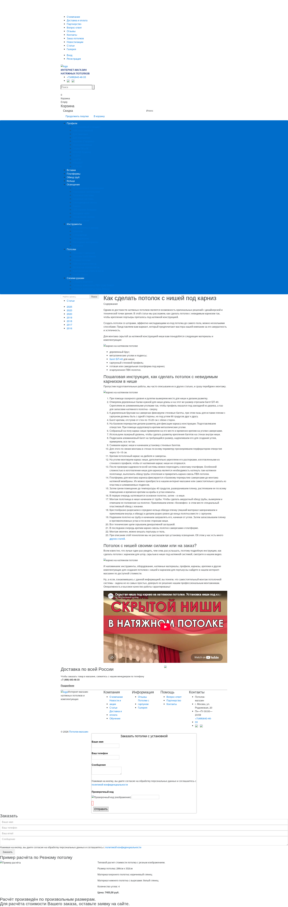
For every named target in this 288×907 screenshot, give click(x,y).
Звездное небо (81, 213)
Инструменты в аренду (85, 227)
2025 (69, 306)
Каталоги (78, 245)
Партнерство (74, 24)
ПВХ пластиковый (83, 130)
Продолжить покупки (77, 116)
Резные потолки (82, 260)
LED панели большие (85, 209)
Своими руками (75, 278)
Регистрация (74, 58)
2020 (69, 314)
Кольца (71, 181)
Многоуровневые (82, 145)
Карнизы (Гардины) (83, 141)
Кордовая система (83, 199)
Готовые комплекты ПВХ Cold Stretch (93, 285)
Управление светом (84, 217)
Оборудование (81, 238)
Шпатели (78, 231)
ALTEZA (77, 166)
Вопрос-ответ (74, 27)
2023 (69, 310)
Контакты (72, 34)
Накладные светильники (86, 191)
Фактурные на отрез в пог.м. (88, 271)
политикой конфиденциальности (110, 784)
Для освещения (81, 137)
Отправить (101, 809)
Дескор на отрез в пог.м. (86, 267)
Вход (69, 55)
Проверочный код (103, 792)
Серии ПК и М (80, 148)
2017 (69, 324)
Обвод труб (73, 177)
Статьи (71, 45)
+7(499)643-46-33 (76, 77)
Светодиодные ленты (85, 202)
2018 (69, 321)
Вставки (71, 170)
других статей (117, 538)
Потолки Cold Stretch (84, 256)
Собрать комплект (83, 281)
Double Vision (80, 274)
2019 (69, 317)
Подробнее (67, 685)
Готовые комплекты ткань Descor (91, 289)
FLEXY (77, 155)
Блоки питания (81, 220)
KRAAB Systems (82, 152)
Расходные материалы (85, 242)
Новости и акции (115, 702)
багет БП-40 (116, 359)
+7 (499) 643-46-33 (70, 679)
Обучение (115, 718)
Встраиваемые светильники (88, 188)
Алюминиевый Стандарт (86, 127)
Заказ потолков (75, 38)
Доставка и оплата (77, 20)
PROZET (78, 163)
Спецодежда (80, 235)
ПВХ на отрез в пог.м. (85, 263)
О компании (73, 16)
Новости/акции (75, 42)
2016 (69, 328)
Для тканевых (80, 134)
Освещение (73, 184)
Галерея (71, 49)
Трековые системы (83, 195)
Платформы (73, 173)
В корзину (99, 116)
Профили (72, 123)
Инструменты (74, 224)
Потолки (71, 249)
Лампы (77, 206)
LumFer (77, 159)
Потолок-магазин (78, 731)
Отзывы (71, 31)
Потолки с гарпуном (84, 253)
